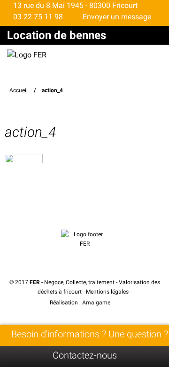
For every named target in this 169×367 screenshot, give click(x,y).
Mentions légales (107, 291)
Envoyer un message (116, 16)
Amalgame (97, 302)
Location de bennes (56, 35)
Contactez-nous (85, 355)
